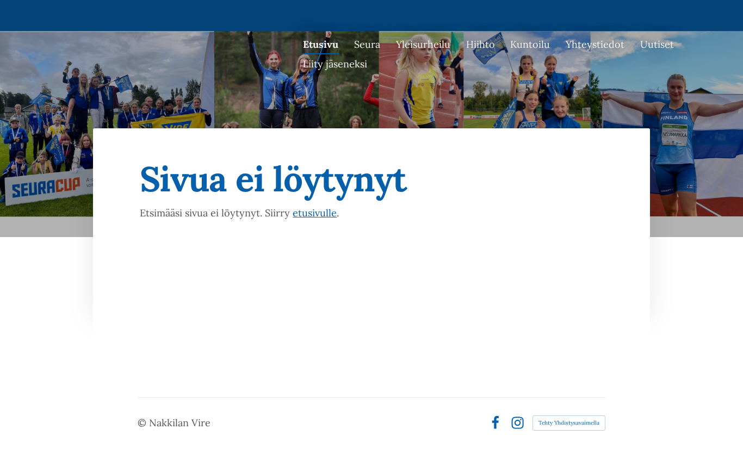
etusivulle (315, 213)
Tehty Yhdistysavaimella (568, 422)
